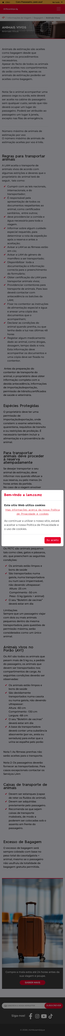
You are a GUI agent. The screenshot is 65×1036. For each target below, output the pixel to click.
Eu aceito (53, 540)
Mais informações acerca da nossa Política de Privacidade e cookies (32, 512)
